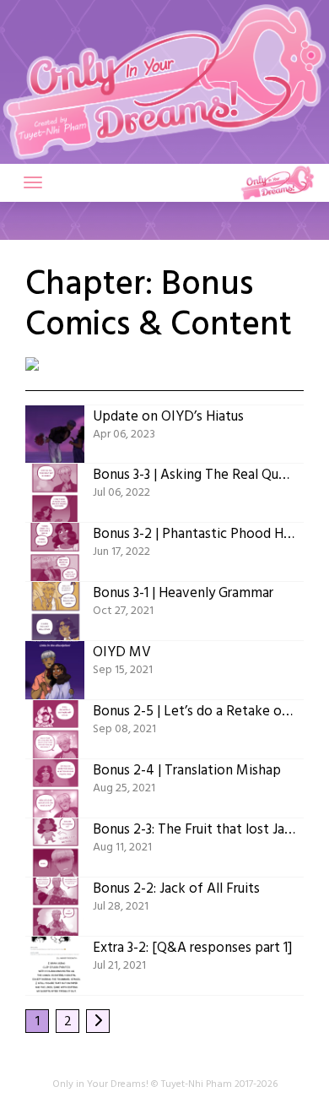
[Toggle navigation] (32, 182)
